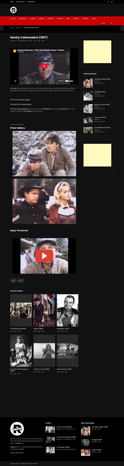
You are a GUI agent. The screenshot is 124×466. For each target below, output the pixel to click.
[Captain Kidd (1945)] (2, 28)
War (68, 18)
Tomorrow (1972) (100, 117)
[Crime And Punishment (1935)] (50, 440)
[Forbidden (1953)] (88, 95)
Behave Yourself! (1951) (102, 105)
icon (21, 310)
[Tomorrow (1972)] (88, 120)
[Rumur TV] (13, 10)
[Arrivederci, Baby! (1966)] (88, 83)
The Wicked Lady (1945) (18, 329)
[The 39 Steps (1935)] (50, 450)
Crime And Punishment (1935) (66, 437)
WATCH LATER (31, 2)
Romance (50, 18)
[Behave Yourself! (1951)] (88, 108)
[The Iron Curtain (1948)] (50, 429)
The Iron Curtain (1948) (64, 427)
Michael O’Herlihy (24, 100)
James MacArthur (22, 109)
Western (85, 18)
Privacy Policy (20, 2)
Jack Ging (64, 109)
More (93, 18)
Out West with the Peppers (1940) (19, 370)
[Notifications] (112, 2)
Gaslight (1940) (97, 440)
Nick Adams (47, 109)
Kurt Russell (27, 111)
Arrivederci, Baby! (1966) (102, 79)
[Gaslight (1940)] (85, 442)
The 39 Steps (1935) (63, 447)
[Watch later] (108, 2)
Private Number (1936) (64, 369)
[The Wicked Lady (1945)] (88, 130)
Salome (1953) (96, 450)
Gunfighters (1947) (63, 329)
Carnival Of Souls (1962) (42, 369)
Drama (41, 18)
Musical (60, 18)
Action (12, 18)
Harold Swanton (26, 104)
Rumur (14, 40)
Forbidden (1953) (100, 92)
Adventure (22, 18)
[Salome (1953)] (85, 452)
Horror (76, 18)
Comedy (32, 18)
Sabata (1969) (38, 329)
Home (11, 2)
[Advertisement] (81, 10)
